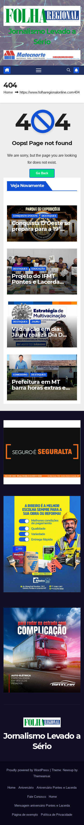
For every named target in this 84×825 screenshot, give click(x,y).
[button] (68, 70)
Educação (38, 268)
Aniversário (26, 787)
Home (8, 92)
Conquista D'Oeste (25, 216)
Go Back (42, 173)
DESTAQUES (49, 216)
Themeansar (41, 776)
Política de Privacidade (56, 814)
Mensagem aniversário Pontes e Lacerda (42, 805)
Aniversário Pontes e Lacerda (57, 787)
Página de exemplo (25, 814)
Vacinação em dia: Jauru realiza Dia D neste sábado (37, 335)
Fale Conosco (36, 796)
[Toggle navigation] (39, 70)
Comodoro (20, 374)
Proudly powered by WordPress (28, 770)
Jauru (35, 321)
